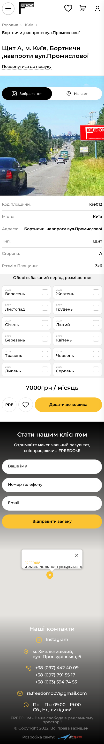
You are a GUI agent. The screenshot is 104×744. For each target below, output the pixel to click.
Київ (29, 25)
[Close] (76, 555)
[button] (52, 577)
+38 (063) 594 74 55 (56, 682)
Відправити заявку (52, 521)
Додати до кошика (68, 404)
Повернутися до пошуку (27, 66)
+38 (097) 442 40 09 (57, 667)
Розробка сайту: (38, 737)
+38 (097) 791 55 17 (55, 675)
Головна (10, 25)
